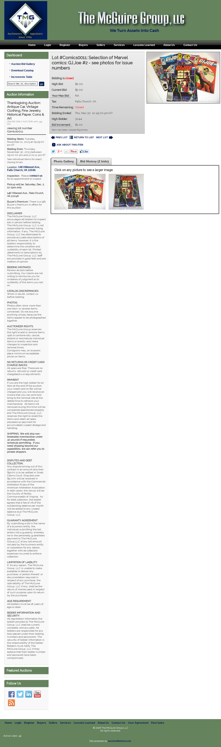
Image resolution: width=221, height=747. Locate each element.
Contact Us (190, 45)
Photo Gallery (64, 161)
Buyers (83, 45)
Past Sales (157, 722)
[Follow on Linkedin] (28, 694)
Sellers (100, 45)
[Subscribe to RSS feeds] (11, 702)
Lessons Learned (144, 45)
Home (32, 45)
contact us (36, 175)
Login (47, 45)
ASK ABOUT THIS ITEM (70, 144)
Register (65, 45)
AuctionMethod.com (119, 741)
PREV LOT (62, 137)
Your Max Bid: (60, 95)
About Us (169, 45)
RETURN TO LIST (84, 137)
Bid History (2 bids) (94, 161)
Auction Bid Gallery (23, 64)
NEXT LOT (102, 137)
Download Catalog (22, 70)
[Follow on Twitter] (20, 694)
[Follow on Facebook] (11, 694)
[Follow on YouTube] (37, 694)
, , (23, 169)
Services (119, 45)
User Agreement (138, 722)
